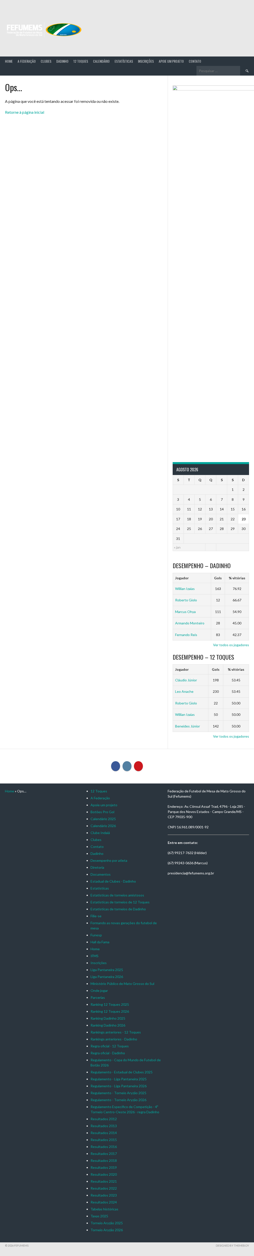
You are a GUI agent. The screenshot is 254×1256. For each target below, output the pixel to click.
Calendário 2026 (103, 826)
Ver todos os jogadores (231, 645)
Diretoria (97, 867)
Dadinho (62, 61)
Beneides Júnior (187, 726)
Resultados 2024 (104, 1202)
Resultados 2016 (104, 1146)
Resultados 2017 (104, 1153)
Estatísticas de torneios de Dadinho (118, 909)
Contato (195, 61)
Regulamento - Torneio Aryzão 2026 (118, 1100)
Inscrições (146, 61)
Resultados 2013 (104, 1126)
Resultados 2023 (104, 1195)
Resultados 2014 (104, 1133)
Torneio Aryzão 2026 (107, 1230)
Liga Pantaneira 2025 (107, 970)
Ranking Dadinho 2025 (108, 1018)
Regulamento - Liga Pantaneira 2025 (119, 1079)
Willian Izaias (185, 588)
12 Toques (80, 61)
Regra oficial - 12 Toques (110, 1046)
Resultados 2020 (104, 1174)
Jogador (182, 578)
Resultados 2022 (104, 1188)
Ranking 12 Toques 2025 (110, 1004)
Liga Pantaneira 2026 (107, 977)
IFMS (94, 956)
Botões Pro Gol (102, 812)
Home (9, 61)
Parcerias (98, 997)
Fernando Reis (186, 635)
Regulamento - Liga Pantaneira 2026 (119, 1086)
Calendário (101, 61)
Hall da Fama (100, 942)
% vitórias (237, 578)
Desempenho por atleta (109, 860)
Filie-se (96, 916)
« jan (177, 547)
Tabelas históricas (104, 1209)
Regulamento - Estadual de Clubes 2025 (122, 1072)
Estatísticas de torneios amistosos (117, 895)
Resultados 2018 (104, 1160)
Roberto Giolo (186, 600)
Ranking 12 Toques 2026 (110, 1011)
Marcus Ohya (185, 612)
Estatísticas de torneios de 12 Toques (120, 902)
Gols (218, 578)
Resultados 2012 (104, 1119)
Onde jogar (99, 990)
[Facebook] (115, 766)
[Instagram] (127, 766)
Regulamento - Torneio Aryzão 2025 (118, 1093)
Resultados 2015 (104, 1140)
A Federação (27, 61)
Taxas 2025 (99, 1216)
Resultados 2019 (104, 1167)
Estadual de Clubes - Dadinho (113, 881)
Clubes (46, 61)
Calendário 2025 (103, 819)
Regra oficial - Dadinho (108, 1053)
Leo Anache (184, 691)
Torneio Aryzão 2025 (107, 1223)
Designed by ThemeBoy (232, 1245)
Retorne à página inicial (24, 112)
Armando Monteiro (189, 623)
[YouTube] (138, 766)
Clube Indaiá (100, 833)
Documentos (101, 874)
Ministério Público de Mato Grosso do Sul (122, 983)
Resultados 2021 (104, 1181)
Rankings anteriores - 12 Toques (116, 1032)
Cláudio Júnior (186, 680)
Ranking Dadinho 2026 (108, 1025)
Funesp (96, 935)
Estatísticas (124, 61)
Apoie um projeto (171, 61)
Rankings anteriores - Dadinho (114, 1039)
